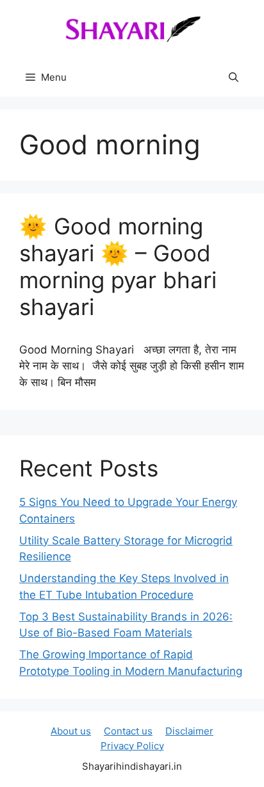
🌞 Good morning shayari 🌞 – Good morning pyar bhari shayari (118, 266)
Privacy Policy (132, 746)
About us (71, 731)
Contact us (128, 731)
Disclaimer (189, 731)
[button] (233, 77)
